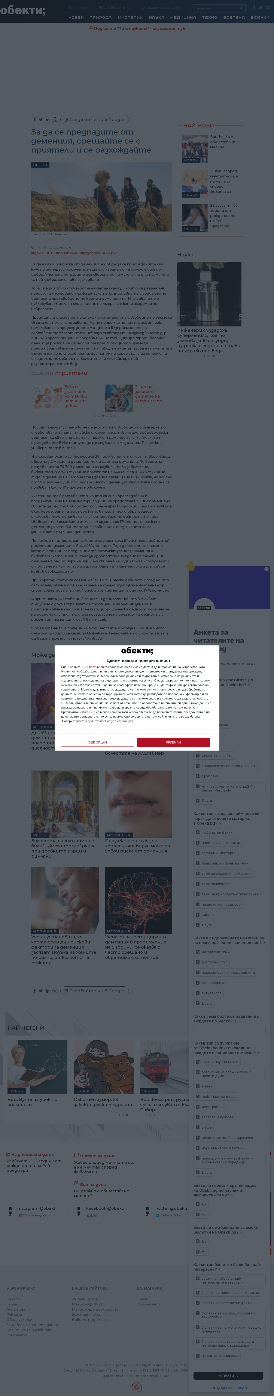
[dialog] (137, 698)
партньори (96, 666)
